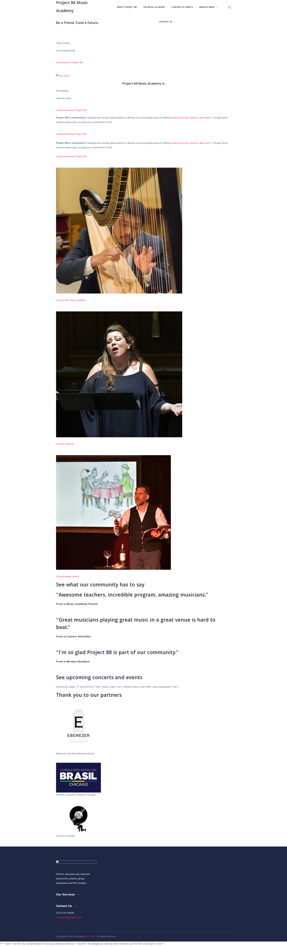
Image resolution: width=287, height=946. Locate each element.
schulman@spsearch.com (69, 917)
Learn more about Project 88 (71, 110)
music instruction (179, 117)
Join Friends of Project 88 (69, 62)
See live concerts (65, 444)
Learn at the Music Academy (71, 300)
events (207, 117)
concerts (193, 117)
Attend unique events (67, 576)
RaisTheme (90, 936)
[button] (229, 7)
